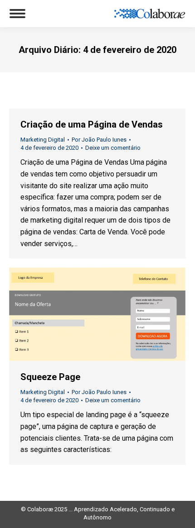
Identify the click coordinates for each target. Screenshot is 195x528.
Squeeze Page (50, 376)
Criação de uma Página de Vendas (91, 124)
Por (99, 139)
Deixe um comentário (113, 147)
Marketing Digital (42, 139)
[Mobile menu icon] (17, 13)
